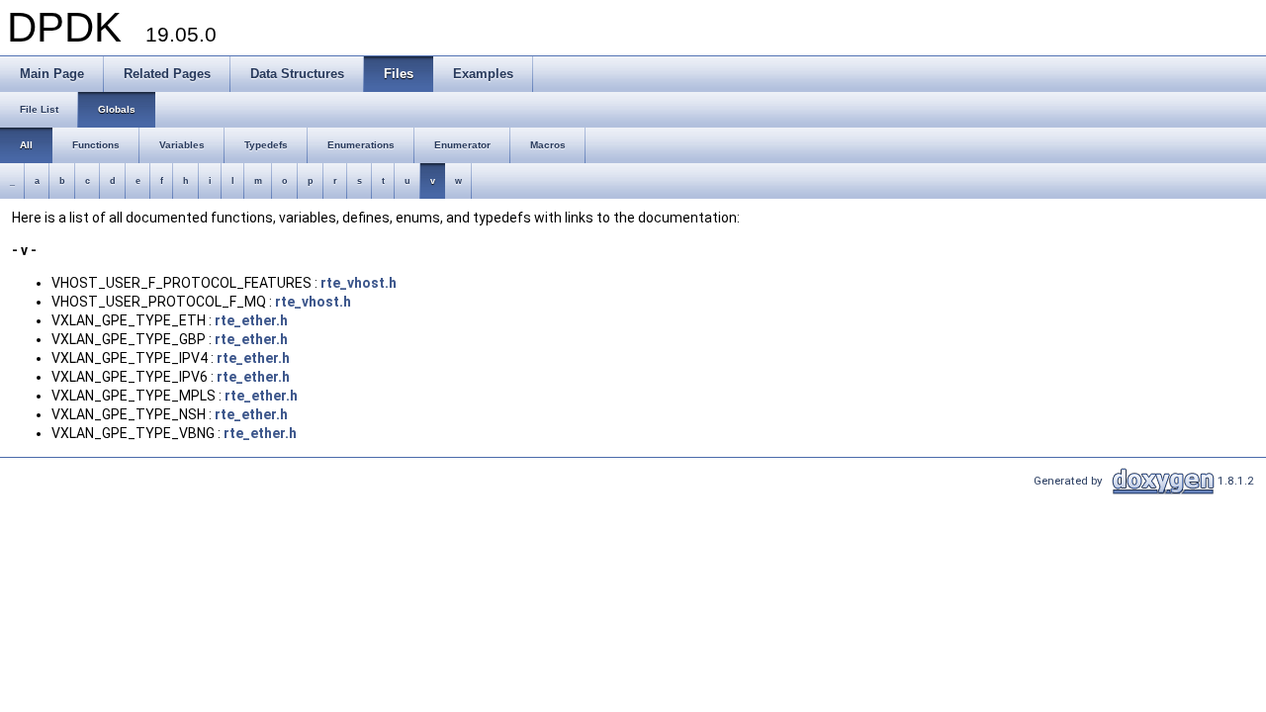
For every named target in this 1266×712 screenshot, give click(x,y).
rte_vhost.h (358, 283)
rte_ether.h (251, 320)
